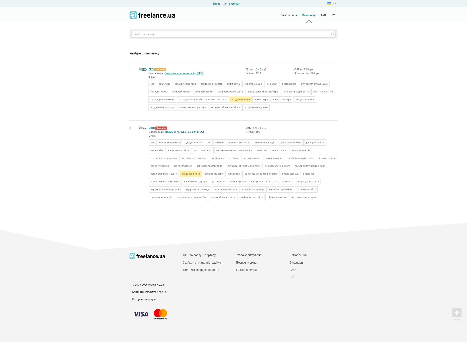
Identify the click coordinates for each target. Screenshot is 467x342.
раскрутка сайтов (315, 142)
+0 (256, 128)
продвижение (289, 84)
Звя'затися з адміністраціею (202, 262)
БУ (333, 15)
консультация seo (305, 99)
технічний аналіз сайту (223, 197)
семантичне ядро (214, 174)
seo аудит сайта (158, 91)
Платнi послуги (246, 269)
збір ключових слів (276, 197)
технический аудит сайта (296, 91)
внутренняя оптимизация (314, 84)
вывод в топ (233, 174)
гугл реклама (218, 181)
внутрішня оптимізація (197, 189)
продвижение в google (256, 107)
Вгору (457, 319)
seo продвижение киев (162, 99)
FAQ (323, 15)
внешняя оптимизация (194, 158)
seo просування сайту (307, 181)
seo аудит (272, 84)
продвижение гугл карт (162, 107)
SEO (151, 69)
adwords (219, 142)
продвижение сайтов (211, 84)
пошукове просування (280, 189)
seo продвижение (181, 91)
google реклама (290, 174)
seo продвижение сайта (230, 91)
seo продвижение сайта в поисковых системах (203, 99)
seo (152, 84)
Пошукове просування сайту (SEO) (184, 73)
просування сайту (260, 181)
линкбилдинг (217, 158)
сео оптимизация (160, 166)
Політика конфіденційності (201, 269)
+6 (256, 69)
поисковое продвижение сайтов (260, 174)
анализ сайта (279, 150)
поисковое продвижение (209, 166)
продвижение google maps (192, 107)
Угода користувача (248, 255)
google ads (308, 174)
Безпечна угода (246, 262)
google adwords (194, 142)
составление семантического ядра (234, 150)
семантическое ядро (185, 84)
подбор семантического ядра (263, 91)
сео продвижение (204, 91)
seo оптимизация (253, 84)
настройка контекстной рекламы (243, 166)
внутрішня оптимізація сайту (166, 189)
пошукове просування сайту (191, 197)
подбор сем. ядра (282, 99)
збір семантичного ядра (303, 197)
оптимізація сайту (306, 189)
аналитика (164, 84)
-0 (265, 69)
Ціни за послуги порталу (199, 255)
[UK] (331, 3)
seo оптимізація (283, 181)
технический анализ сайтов (225, 107)
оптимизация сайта (239, 142)
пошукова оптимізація (253, 189)
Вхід (217, 3)
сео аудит (234, 158)
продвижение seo (240, 99)
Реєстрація (233, 3)
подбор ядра (261, 99)
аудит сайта (233, 84)
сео (209, 142)
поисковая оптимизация (300, 158)
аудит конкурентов (323, 91)
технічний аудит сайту (251, 197)
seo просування (238, 181)
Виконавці (309, 15)
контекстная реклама (170, 142)
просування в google (161, 197)
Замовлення (289, 15)
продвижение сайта (178, 150)
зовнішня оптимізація (225, 189)
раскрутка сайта (326, 158)
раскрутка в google (300, 150)
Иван (152, 127)
